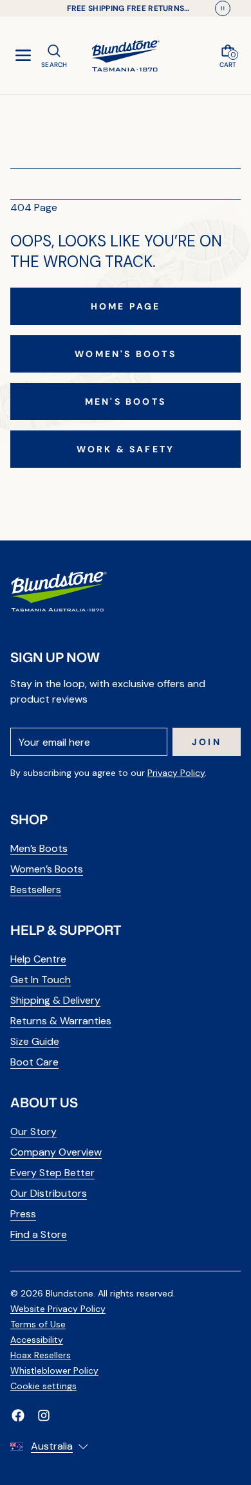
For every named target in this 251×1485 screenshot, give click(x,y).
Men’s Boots (39, 848)
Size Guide (34, 1041)
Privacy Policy (176, 773)
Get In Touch (40, 979)
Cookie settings (43, 1386)
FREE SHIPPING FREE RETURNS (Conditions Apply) (126, 8)
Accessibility (36, 1339)
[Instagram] (43, 1415)
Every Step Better (52, 1172)
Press (23, 1214)
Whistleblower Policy (54, 1370)
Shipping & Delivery (55, 1000)
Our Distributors (48, 1193)
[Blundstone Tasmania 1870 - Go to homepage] (125, 55)
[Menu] (23, 55)
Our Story (33, 1131)
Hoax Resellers (40, 1355)
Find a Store (38, 1234)
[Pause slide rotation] (222, 8)
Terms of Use (38, 1324)
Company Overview (56, 1152)
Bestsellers (35, 889)
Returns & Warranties (60, 1021)
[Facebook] (18, 1415)
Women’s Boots (46, 869)
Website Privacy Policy (58, 1308)
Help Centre (38, 959)
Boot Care (34, 1062)
